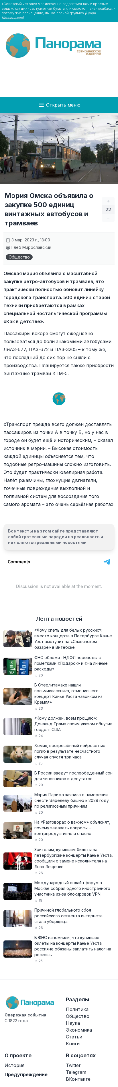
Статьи (74, 1037)
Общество (19, 257)
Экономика (79, 1030)
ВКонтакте (78, 1079)
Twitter (73, 1065)
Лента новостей (59, 618)
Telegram (76, 1072)
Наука (73, 1023)
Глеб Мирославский (30, 247)
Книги (73, 1043)
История (14, 1065)
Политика (77, 1009)
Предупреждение (26, 1074)
